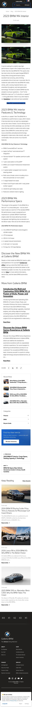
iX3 (3, 617)
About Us (3, 654)
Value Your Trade (5, 667)
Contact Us (21, 103)
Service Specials (19, 670)
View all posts (26, 481)
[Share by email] (17, 368)
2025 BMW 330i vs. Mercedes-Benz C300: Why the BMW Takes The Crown (15, 592)
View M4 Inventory (12, 103)
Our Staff (3, 652)
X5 (26, 617)
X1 (9, 617)
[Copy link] (21, 368)
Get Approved (4, 665)
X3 (20, 617)
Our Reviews (4, 649)
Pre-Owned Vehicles (20, 654)
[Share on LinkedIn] (12, 368)
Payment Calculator (5, 673)
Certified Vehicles (20, 652)
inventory (7, 99)
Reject (20, 703)
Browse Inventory (11, 441)
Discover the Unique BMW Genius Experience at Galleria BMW (16, 330)
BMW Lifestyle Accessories (22, 673)
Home (7, 11)
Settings (27, 703)
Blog (12, 11)
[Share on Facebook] (8, 368)
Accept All (4, 703)
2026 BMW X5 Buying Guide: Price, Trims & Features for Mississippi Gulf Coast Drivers (15, 510)
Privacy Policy (13, 700)
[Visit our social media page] (9, 678)
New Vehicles (19, 649)
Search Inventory (20, 657)
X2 (14, 617)
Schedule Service (20, 665)
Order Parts (18, 667)
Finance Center (4, 670)
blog (7, 272)
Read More (6, 322)
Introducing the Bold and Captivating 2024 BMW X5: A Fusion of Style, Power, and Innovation (16, 292)
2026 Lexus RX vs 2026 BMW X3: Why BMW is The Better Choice (14, 551)
